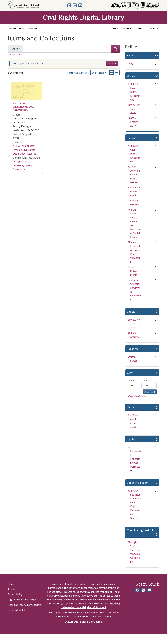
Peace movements (132, 270)
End (145, 380)
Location (132, 348)
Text (130, 63)
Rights (130, 439)
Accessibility (15, 594)
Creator (132, 75)
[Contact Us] (80, 5)
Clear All (112, 63)
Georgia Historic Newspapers (24, 604)
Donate (127, 28)
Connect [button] (139, 28)
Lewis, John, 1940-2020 (134, 108)
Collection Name (137, 482)
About (11, 589)
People (131, 311)
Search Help (14, 54)
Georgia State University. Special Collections (23, 165)
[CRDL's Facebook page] (69, 5)
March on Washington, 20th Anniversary (23, 106)
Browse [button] (33, 28)
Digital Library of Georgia (22, 599)
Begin (131, 380)
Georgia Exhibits (17, 609)
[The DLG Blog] (75, 5)
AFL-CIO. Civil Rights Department (134, 91)
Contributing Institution (141, 530)
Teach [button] (114, 28)
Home (12, 28)
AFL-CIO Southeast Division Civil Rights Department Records (24, 149)
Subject (131, 137)
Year (130, 372)
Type (130, 55)
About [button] (152, 28)
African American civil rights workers (134, 174)
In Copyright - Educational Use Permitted (134, 458)
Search (22, 28)
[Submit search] (115, 49)
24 (98, 72)
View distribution (137, 396)
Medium (132, 407)
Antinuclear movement (134, 191)
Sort (76, 72)
